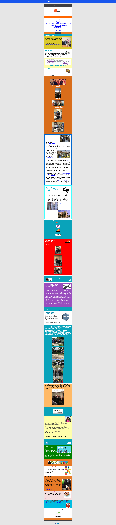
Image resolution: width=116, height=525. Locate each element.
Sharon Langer (50, 286)
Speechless (58, 28)
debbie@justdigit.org (48, 244)
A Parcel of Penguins (58, 30)
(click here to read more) (49, 157)
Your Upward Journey (58, 29)
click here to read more (48, 305)
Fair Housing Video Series (58, 460)
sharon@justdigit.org (60, 310)
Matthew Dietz (51, 190)
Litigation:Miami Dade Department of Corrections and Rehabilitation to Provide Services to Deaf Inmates (58, 24)
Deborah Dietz (50, 313)
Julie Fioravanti (50, 241)
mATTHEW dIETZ (52, 143)
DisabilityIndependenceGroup (65, 278)
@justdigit (51, 56)
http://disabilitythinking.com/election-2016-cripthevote (53, 44)
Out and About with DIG (58, 21)
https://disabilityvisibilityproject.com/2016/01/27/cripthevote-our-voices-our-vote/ (56, 47)
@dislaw (60, 56)
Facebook (54, 55)
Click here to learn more (49, 498)
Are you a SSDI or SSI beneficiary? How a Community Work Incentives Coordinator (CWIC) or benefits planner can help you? (58, 27)
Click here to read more (62, 203)
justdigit (69, 280)
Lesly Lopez (49, 419)
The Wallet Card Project (58, 26)
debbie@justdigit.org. (59, 502)
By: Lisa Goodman (49, 447)
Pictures (58, 22)
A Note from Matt (58, 20)
